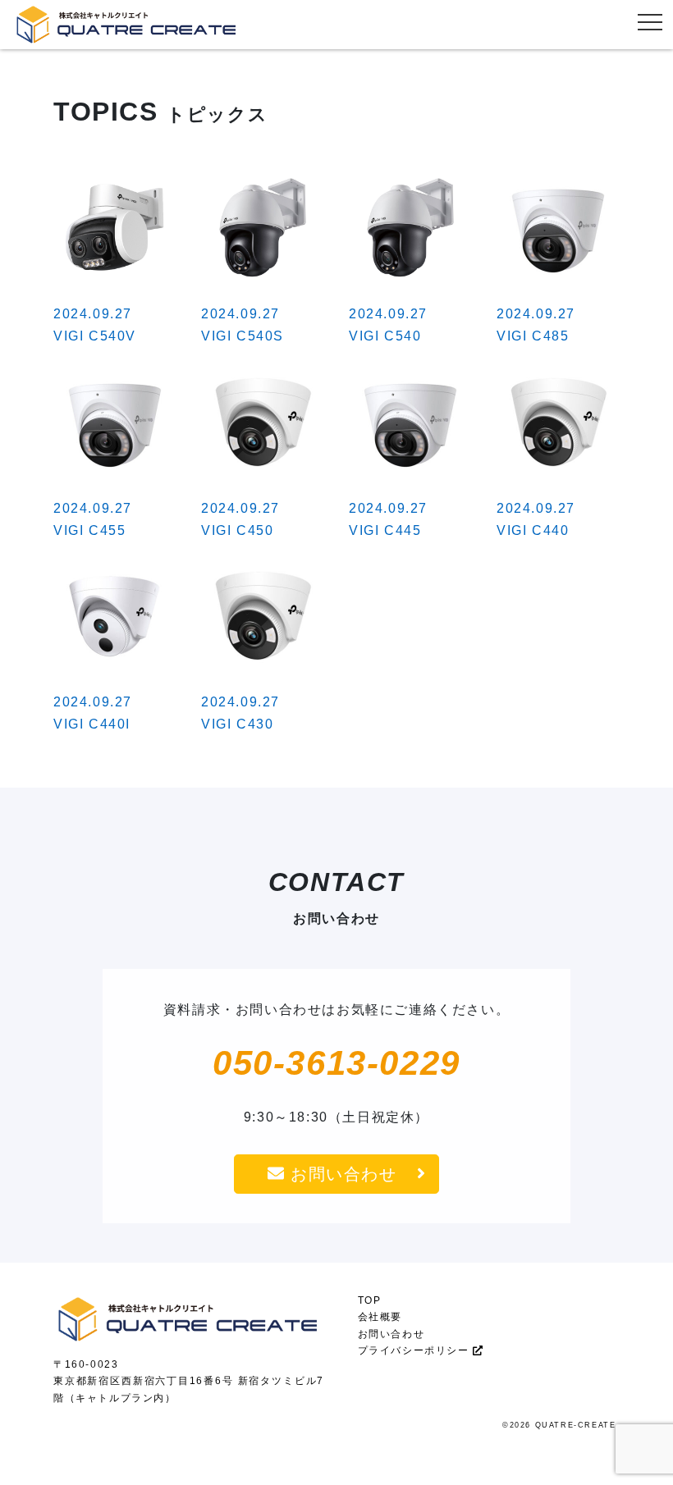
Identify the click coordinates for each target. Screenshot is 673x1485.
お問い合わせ (340, 1174)
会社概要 (380, 1317)
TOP (370, 1300)
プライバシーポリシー (416, 1350)
